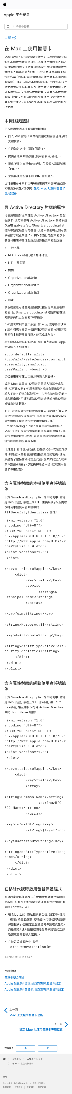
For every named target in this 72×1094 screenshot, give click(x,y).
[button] (10, 37)
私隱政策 (7, 1087)
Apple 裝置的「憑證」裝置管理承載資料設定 (32, 983)
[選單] (67, 4)
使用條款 (18, 1087)
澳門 (5, 1077)
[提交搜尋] (9, 27)
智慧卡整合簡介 (14, 977)
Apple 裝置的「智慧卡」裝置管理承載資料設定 (34, 989)
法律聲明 (30, 1087)
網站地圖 (42, 1087)
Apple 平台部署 (17, 15)
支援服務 (16, 1059)
